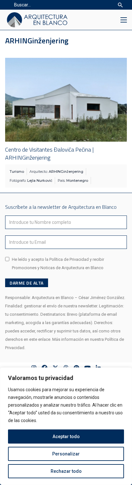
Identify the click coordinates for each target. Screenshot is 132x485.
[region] (66, 426)
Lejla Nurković (39, 180)
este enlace (39, 339)
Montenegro (77, 180)
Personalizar (66, 453)
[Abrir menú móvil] (123, 19)
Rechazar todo (66, 471)
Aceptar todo (66, 436)
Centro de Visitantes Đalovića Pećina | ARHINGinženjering (49, 153)
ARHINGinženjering (66, 171)
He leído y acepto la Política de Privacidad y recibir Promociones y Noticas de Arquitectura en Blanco (58, 263)
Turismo (17, 171)
